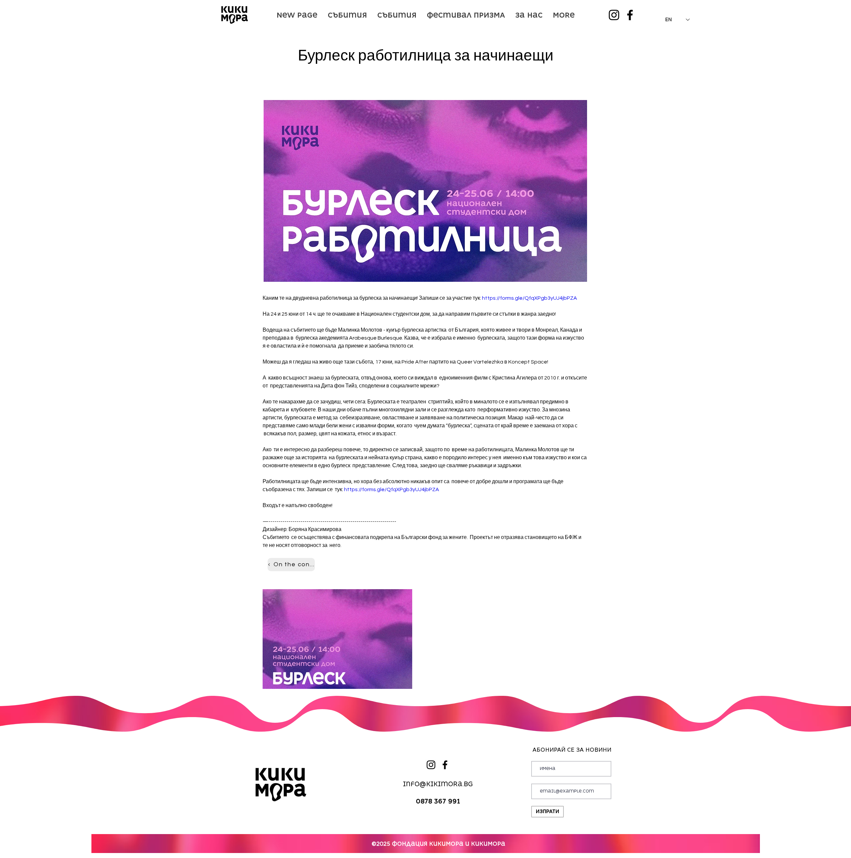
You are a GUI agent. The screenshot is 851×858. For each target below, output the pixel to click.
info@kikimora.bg (438, 784)
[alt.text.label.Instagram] (614, 15)
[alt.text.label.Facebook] (630, 15)
